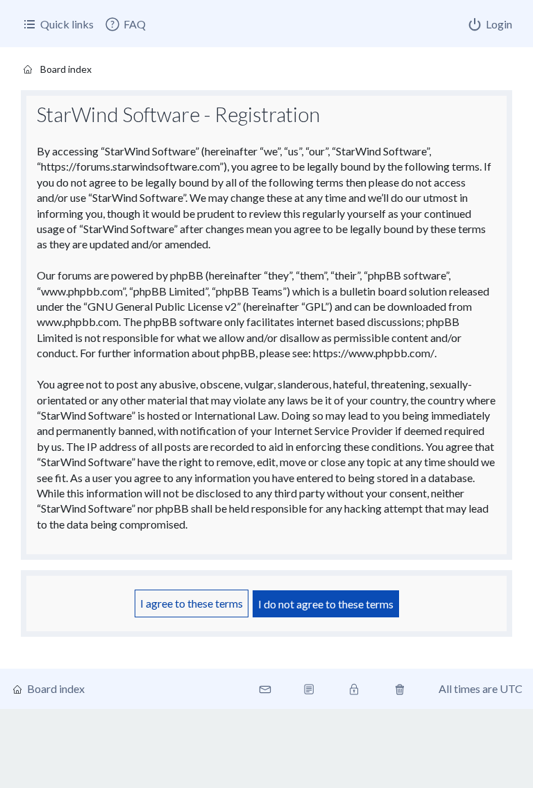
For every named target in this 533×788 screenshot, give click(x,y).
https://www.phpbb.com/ (373, 352)
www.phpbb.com (78, 321)
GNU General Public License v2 (162, 306)
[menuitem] (125, 24)
